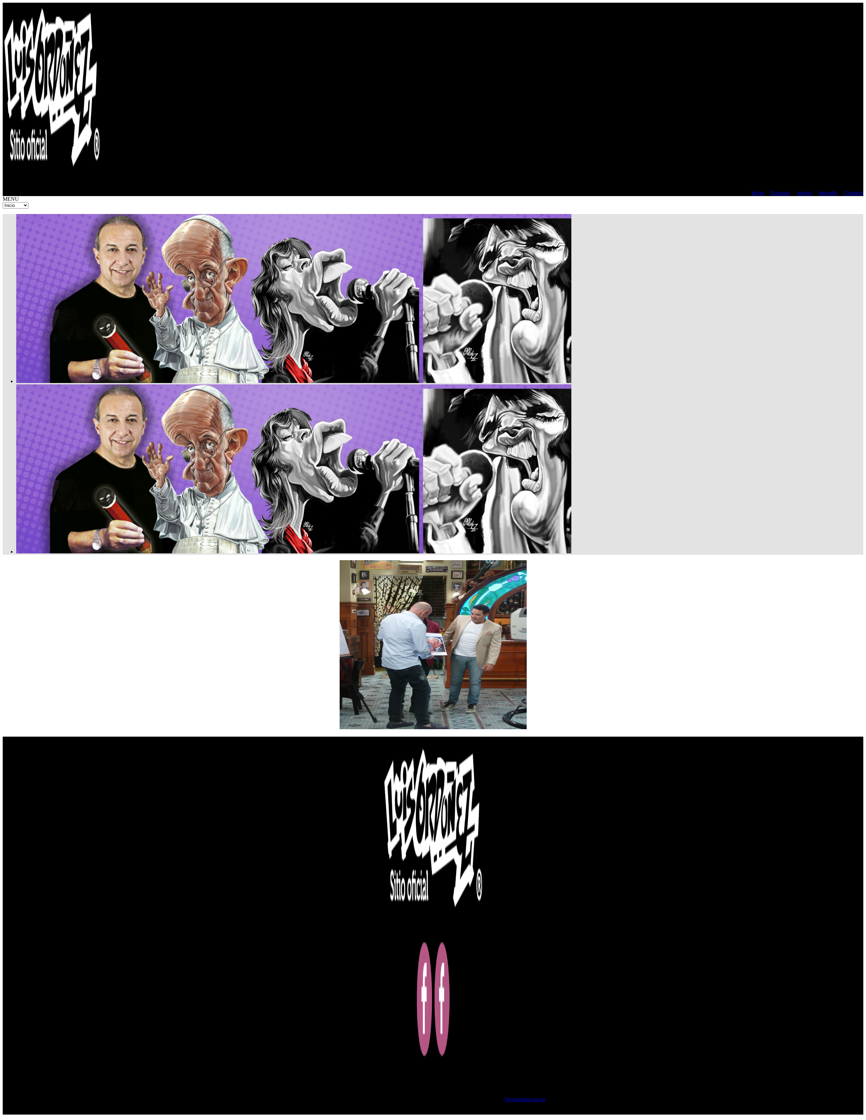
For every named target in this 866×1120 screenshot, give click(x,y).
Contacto (853, 193)
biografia (827, 193)
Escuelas (780, 193)
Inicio (758, 193)
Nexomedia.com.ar (525, 1099)
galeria (804, 193)
